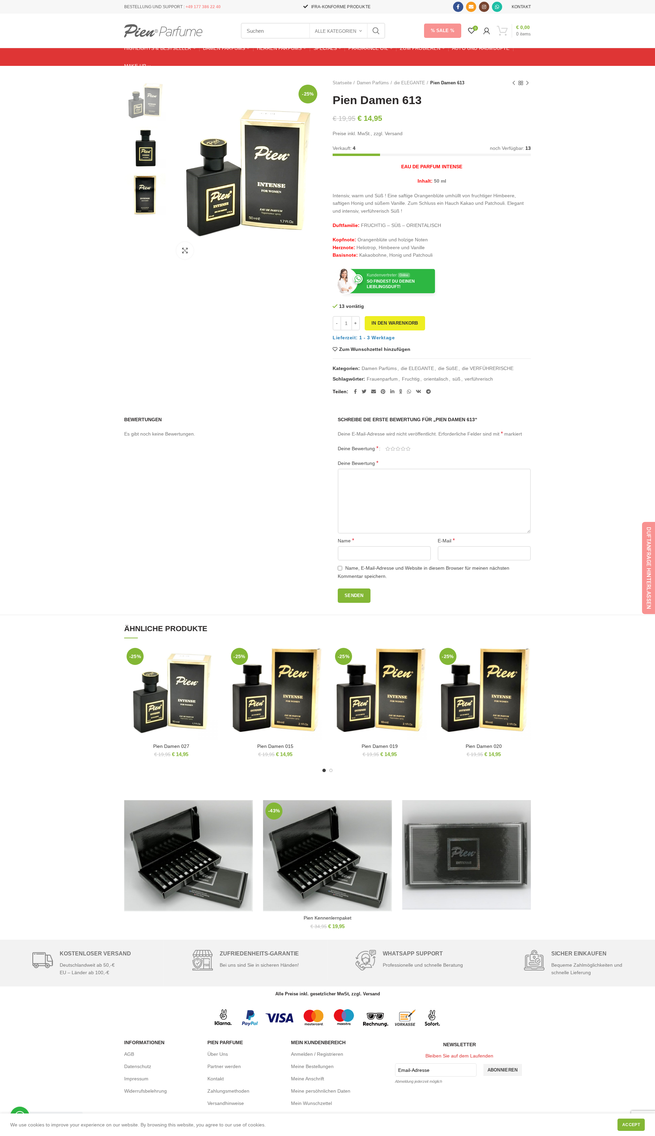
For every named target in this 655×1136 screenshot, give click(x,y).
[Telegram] (428, 391)
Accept (631, 1124)
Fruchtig (411, 379)
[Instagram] (484, 7)
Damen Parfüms (373, 82)
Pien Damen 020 (484, 746)
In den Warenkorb (395, 323)
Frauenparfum (382, 379)
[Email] (471, 7)
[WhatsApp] (497, 7)
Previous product (513, 83)
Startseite (342, 82)
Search (375, 31)
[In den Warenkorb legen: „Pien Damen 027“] (213, 672)
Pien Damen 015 (275, 746)
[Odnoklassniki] (401, 391)
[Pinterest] (383, 391)
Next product (527, 83)
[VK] (418, 391)
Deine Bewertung (358, 448)
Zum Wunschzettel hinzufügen (374, 349)
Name (346, 540)
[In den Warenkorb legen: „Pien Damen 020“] (525, 672)
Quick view (213, 687)
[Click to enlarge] (184, 250)
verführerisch (479, 379)
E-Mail (446, 540)
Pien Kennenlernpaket (327, 918)
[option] (145, 100)
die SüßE (448, 368)
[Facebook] (458, 7)
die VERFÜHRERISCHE (487, 368)
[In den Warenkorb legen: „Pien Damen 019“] (421, 672)
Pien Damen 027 (171, 746)
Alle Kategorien (335, 31)
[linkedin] (392, 391)
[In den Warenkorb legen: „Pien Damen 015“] (317, 672)
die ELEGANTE (409, 82)
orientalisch (436, 379)
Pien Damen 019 (380, 746)
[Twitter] (364, 391)
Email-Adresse (414, 1070)
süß (456, 379)
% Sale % (442, 30)
